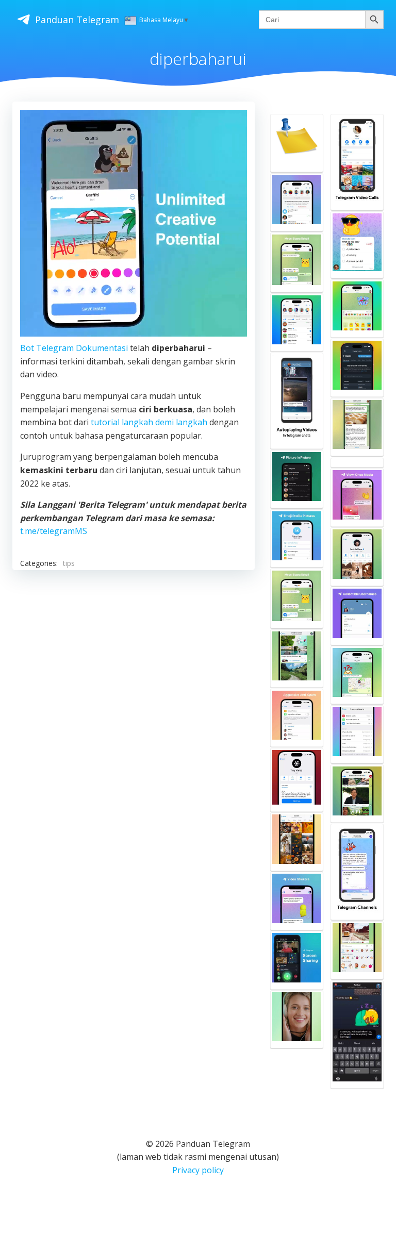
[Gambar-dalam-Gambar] (296, 479)
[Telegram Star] (357, 462)
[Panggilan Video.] (357, 162)
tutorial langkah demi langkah (149, 422)
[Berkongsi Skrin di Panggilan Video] (296, 1019)
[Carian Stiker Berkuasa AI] (357, 308)
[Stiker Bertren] (357, 950)
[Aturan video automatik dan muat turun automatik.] (296, 401)
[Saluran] (357, 872)
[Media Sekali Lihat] (357, 497)
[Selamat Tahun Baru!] (296, 143)
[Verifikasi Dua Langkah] (357, 734)
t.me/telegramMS (53, 531)
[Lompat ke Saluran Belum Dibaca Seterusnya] (357, 427)
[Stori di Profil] (357, 556)
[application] (133, 223)
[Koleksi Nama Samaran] (357, 616)
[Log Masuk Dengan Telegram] (357, 368)
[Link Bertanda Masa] (357, 793)
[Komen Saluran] (296, 658)
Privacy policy (198, 1170)
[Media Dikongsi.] (296, 841)
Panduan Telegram (77, 19)
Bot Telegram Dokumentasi (74, 348)
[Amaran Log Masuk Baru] (296, 202)
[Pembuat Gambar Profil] (296, 538)
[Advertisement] (133, 668)
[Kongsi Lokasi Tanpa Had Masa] (357, 675)
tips (69, 563)
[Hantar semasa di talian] (357, 1034)
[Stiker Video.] (296, 901)
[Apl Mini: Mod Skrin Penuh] (296, 780)
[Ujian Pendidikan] (357, 244)
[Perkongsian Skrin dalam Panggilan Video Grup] (296, 960)
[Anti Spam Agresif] (296, 718)
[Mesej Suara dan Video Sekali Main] (296, 263)
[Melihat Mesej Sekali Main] (296, 599)
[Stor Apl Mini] (296, 322)
